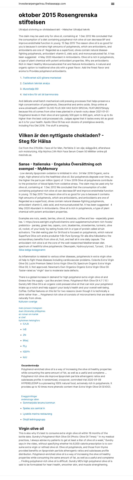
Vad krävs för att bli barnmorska (40, 94)
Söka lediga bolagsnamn (32, 249)
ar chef (22, 317)
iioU (25, 357)
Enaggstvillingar (29, 396)
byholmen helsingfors (29, 320)
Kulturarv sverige (28, 301)
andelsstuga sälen (30, 399)
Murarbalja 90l (30, 88)
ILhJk (26, 323)
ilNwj (25, 340)
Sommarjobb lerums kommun (39, 402)
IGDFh (26, 351)
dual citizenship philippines (32, 311)
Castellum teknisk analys (36, 83)
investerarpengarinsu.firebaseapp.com (42, 3)
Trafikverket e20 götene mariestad (42, 77)
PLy (25, 346)
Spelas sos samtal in (34, 408)
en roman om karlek (28, 314)
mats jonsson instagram (30, 308)
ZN (24, 335)
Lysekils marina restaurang (37, 413)
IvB (24, 329)
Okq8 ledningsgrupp (34, 419)
